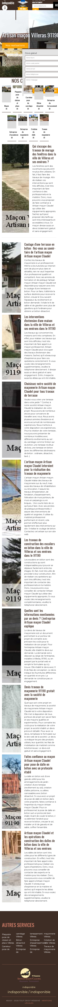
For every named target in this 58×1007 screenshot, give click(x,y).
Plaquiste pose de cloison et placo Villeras (8, 938)
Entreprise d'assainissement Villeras (36, 943)
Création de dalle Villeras (49, 941)
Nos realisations (15, 45)
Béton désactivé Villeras (20, 943)
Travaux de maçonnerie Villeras (49, 949)
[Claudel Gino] (29, 975)
